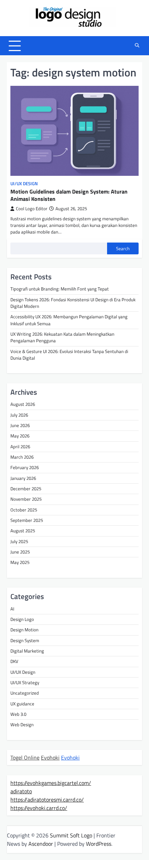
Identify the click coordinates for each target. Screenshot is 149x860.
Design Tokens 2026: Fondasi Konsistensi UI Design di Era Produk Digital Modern (72, 303)
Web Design (22, 724)
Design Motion (24, 629)
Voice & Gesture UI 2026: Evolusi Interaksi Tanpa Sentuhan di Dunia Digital (69, 354)
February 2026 (24, 467)
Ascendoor (40, 843)
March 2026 (22, 456)
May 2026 (19, 435)
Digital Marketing (27, 650)
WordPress (98, 843)
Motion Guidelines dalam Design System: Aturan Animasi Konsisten (69, 195)
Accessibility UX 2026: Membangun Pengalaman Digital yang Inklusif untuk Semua (69, 320)
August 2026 (22, 404)
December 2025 (25, 488)
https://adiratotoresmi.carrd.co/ (47, 799)
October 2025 (23, 509)
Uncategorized (24, 692)
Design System (24, 640)
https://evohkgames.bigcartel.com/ (50, 783)
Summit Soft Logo (71, 835)
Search (123, 248)
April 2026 (20, 446)
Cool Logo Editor (31, 208)
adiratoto (21, 791)
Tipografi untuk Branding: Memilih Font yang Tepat (59, 288)
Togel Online (25, 757)
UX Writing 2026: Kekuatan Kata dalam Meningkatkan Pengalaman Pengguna (62, 337)
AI (12, 608)
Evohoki (50, 757)
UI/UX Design (24, 183)
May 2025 (19, 562)
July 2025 (19, 541)
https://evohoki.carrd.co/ (38, 808)
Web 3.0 (18, 714)
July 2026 (19, 414)
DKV (14, 661)
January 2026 (23, 478)
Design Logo (22, 619)
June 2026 (20, 425)
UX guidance (22, 703)
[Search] (137, 46)
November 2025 (26, 498)
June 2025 (20, 551)
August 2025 (22, 530)
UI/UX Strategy (24, 682)
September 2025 (26, 520)
